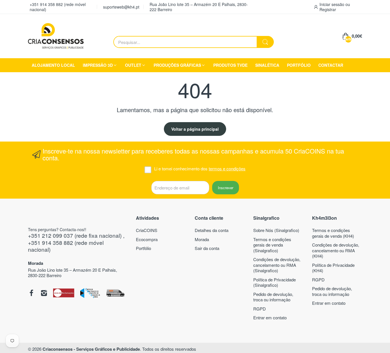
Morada (202, 239)
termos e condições (227, 169)
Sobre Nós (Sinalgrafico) (276, 230)
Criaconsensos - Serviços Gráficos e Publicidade (91, 349)
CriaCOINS (146, 230)
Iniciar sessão (332, 4)
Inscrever (225, 187)
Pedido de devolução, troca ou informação (273, 297)
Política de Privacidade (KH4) (333, 268)
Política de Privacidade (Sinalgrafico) (274, 282)
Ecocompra (147, 239)
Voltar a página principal (195, 129)
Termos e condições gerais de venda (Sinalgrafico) (272, 244)
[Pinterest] (64, 293)
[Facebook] (31, 294)
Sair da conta (207, 248)
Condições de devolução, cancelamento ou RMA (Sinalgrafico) (276, 264)
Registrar (327, 9)
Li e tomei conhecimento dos (200, 169)
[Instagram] (44, 294)
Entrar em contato (270, 317)
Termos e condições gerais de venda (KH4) (333, 233)
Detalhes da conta (211, 230)
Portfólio (143, 248)
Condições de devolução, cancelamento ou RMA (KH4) (335, 250)
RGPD (259, 309)
